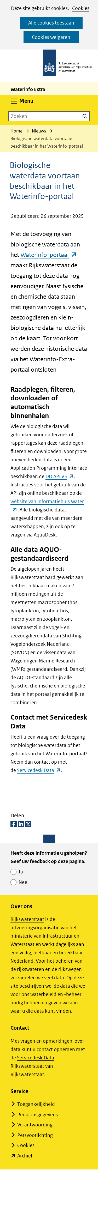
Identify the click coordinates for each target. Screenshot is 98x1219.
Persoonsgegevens (37, 1115)
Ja (21, 872)
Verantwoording (35, 1125)
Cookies (80, 8)
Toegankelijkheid (36, 1104)
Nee (23, 882)
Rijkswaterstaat (27, 919)
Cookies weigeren (51, 37)
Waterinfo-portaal (48, 254)
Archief (24, 1156)
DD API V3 (59, 476)
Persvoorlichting (35, 1135)
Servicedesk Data (39, 770)
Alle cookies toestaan (51, 23)
